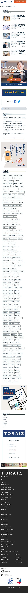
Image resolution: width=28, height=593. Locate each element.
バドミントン (17, 246)
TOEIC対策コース (12, 446)
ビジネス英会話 (7, 252)
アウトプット (21, 194)
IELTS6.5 (11, 180)
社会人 (18, 323)
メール (22, 263)
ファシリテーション (7, 257)
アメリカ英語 (11, 197)
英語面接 (17, 370)
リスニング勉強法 (16, 274)
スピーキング (6, 232)
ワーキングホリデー (15, 276)
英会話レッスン (7, 334)
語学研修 (17, 372)
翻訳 (19, 326)
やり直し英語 (19, 265)
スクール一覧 (11, 453)
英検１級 (21, 337)
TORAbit (11, 191)
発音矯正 (5, 323)
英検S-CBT (17, 342)
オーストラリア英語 (17, 205)
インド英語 (6, 202)
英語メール (6, 356)
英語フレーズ (13, 353)
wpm (10, 194)
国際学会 (11, 293)
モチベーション (7, 265)
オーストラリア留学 (7, 205)
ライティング (6, 268)
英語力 (18, 359)
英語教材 (12, 364)
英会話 (11, 328)
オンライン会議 (13, 208)
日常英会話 (5, 423)
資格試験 (5, 375)
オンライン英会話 (7, 213)
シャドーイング (12, 227)
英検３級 (11, 339)
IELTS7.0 (17, 180)
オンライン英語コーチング (17, 213)
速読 (19, 375)
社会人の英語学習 (7, 326)
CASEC (16, 175)
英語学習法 (6, 364)
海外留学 (11, 315)
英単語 (20, 334)
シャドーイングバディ (18, 230)
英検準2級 (6, 348)
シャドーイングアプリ (8, 230)
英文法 (12, 337)
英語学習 (12, 361)
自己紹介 (5, 328)
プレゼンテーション (7, 263)
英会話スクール (7, 331)
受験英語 (5, 290)
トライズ (20, 238)
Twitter (23, 191)
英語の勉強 (6, 353)
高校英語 (10, 381)
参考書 (16, 287)
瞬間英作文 (12, 323)
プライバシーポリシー (6, 571)
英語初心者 (6, 359)
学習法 (18, 301)
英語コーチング (7, 350)
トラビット (14, 241)
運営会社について (5, 568)
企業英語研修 (18, 279)
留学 (3, 426)
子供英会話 (6, 301)
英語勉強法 (6, 361)
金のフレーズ (6, 378)
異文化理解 (12, 320)
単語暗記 (10, 287)
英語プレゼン (20, 353)
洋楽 (5, 309)
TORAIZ (17, 191)
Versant (5, 194)
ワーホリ (5, 279)
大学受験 (11, 298)
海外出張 (16, 309)
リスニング (22, 271)
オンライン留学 (15, 210)
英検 (16, 337)
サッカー (5, 227)
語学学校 (5, 372)
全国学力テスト (16, 282)
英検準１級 (19, 345)
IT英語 (11, 183)
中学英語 (11, 279)
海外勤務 (5, 312)
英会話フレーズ (15, 331)
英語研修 (5, 367)
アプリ (5, 197)
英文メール (6, 337)
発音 (17, 320)
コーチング (15, 221)
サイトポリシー (5, 572)
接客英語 (5, 304)
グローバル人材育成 (15, 219)
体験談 (9, 282)
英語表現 (17, 367)
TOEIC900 (5, 191)
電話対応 (19, 378)
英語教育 (18, 364)
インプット (13, 202)
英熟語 (11, 348)
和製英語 (17, 290)
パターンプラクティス (8, 246)
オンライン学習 (7, 210)
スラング (5, 238)
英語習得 (11, 367)
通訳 (15, 375)
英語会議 (19, 356)
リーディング (14, 268)
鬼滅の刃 (15, 381)
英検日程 (12, 345)
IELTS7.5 (5, 183)
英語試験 (5, 370)
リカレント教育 (7, 271)
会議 (5, 282)
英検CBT (11, 342)
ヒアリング (6, 249)
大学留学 (17, 298)
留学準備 (5, 320)
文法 (11, 304)
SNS (13, 186)
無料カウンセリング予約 (14, 457)
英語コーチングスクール (16, 350)
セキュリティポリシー (6, 574)
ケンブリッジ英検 (7, 221)
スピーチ (5, 235)
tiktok (22, 186)
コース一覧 (11, 444)
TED (17, 186)
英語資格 (11, 370)
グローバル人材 (7, 219)
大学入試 (5, 298)
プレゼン (20, 260)
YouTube (15, 194)
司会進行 (11, 290)
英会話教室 (14, 334)
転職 (11, 375)
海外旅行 (17, 312)
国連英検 (5, 293)
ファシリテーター (17, 257)
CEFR (21, 175)
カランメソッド (13, 216)
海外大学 (11, 312)
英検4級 (17, 339)
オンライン (6, 208)
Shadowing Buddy (7, 186)
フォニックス (6, 260)
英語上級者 (13, 356)
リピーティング (7, 276)
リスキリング (14, 271)
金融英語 (13, 378)
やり (13, 265)
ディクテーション (13, 238)
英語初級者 (13, 359)
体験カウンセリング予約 (19, 1)
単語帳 (5, 287)
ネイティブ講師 (7, 243)
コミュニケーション (16, 224)
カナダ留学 (6, 216)
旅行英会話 (16, 304)
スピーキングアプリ (15, 232)
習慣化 (14, 326)
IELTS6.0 (5, 180)
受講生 (21, 287)
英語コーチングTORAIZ (14, 440)
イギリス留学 (19, 197)
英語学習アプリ (19, 361)
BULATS (10, 175)
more (14, 138)
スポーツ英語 (12, 235)
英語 (16, 348)
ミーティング (16, 263)
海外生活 (5, 315)
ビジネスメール (13, 249)
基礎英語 (17, 293)
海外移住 (17, 315)
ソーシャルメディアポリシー (7, 575)
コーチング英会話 (7, 224)
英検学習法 (6, 345)
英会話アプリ (17, 328)
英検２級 (5, 339)
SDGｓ (21, 183)
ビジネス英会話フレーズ (16, 252)
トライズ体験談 (7, 241)
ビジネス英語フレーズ (15, 254)
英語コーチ (22, 348)
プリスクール (14, 260)
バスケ (13, 243)
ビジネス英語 (6, 254)
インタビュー (5, 421)
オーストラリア (20, 202)
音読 (5, 381)
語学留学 (11, 372)
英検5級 (5, 342)
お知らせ (3, 570)
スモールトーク (20, 235)
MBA (16, 183)
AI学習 (5, 175)
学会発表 (12, 301)
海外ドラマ (10, 309)
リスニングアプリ (7, 274)
